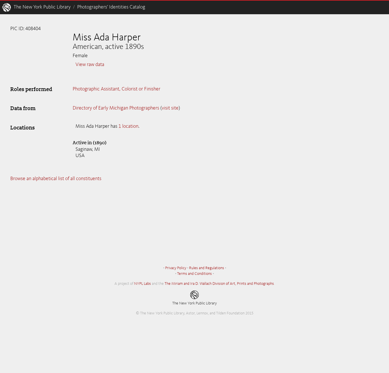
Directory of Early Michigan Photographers (116, 108)
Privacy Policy (175, 268)
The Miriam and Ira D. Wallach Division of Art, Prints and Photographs (219, 284)
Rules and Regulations (206, 268)
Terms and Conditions (194, 274)
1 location (128, 126)
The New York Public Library (42, 7)
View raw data (89, 64)
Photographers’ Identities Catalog (111, 7)
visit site (170, 108)
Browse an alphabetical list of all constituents (55, 178)
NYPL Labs (142, 284)
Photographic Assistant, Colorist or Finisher (116, 89)
